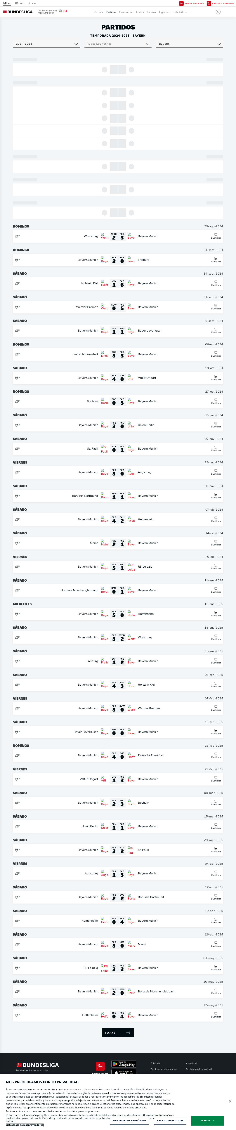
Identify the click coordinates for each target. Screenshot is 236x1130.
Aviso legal (191, 1063)
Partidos (111, 12)
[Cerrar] (230, 1101)
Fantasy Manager (223, 3)
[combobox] (46, 44)
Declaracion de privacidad (199, 1069)
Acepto (205, 1120)
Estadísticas (180, 12)
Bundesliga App (194, 3)
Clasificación (126, 12)
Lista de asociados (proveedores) (25, 1125)
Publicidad (156, 1063)
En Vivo (151, 12)
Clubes (140, 12)
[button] (217, 12)
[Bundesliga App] (181, 3)
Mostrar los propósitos (130, 1120)
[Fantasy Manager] (209, 3)
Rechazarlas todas (170, 1120)
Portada (98, 12)
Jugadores (165, 12)
